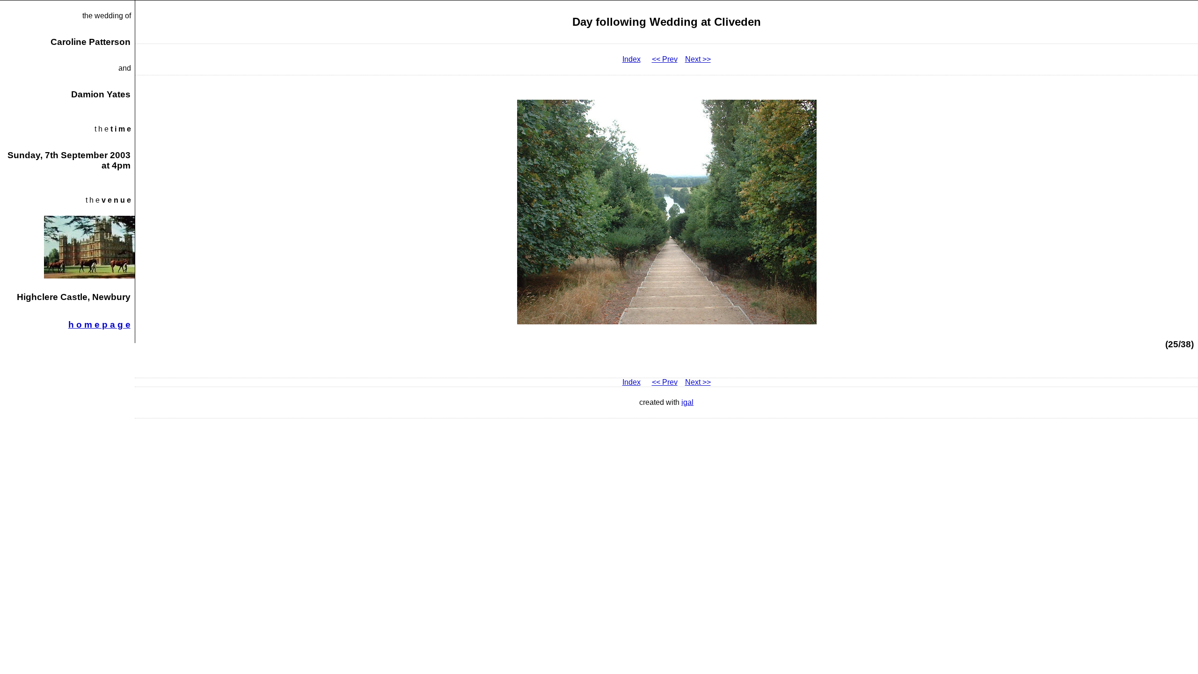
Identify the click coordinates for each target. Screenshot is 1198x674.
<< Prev (665, 59)
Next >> (698, 59)
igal (687, 402)
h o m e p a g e (99, 325)
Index (631, 59)
